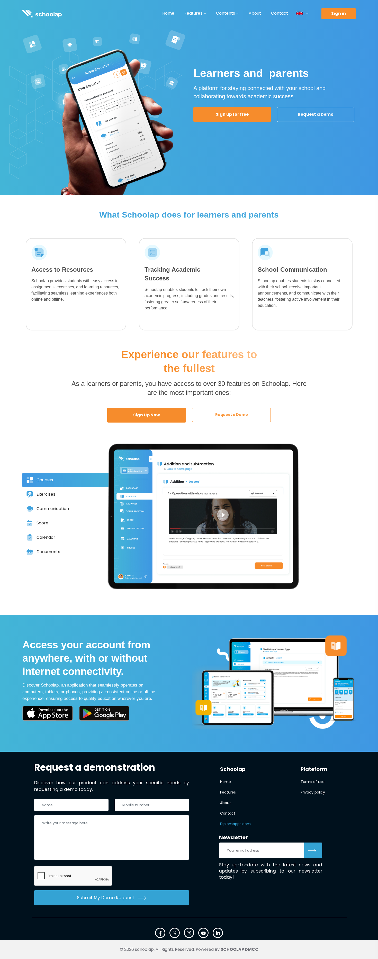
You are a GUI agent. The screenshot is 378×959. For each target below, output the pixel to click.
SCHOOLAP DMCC (239, 949)
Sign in (338, 13)
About (255, 13)
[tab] (75, 480)
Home (168, 13)
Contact (279, 13)
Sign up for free (232, 114)
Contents (225, 13)
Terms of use (313, 781)
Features (193, 13)
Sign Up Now (146, 415)
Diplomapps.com (235, 823)
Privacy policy (313, 792)
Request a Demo (316, 114)
